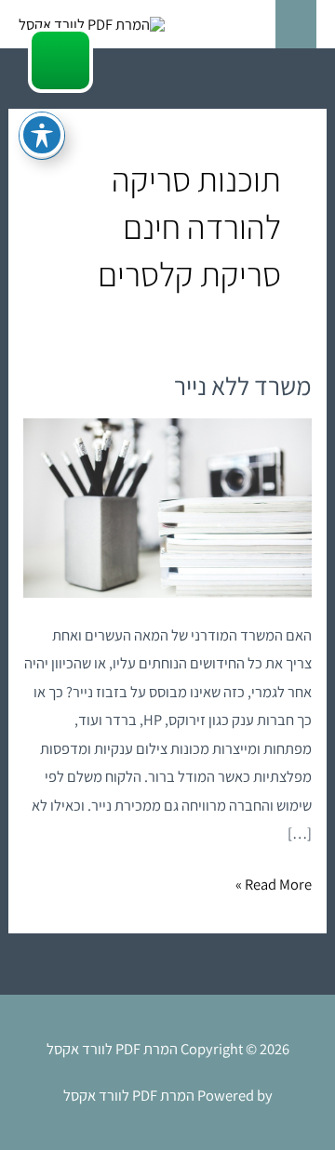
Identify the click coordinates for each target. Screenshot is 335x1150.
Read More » (273, 882)
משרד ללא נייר (243, 386)
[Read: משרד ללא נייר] (167, 506)
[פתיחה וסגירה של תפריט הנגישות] (42, 134)
